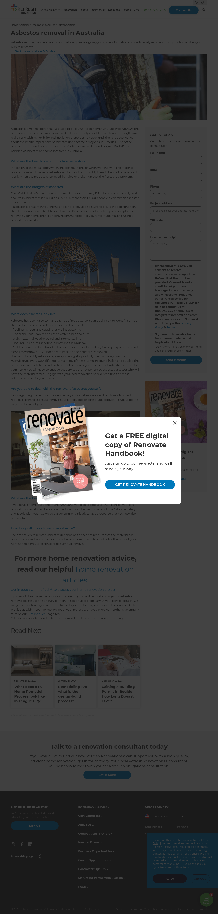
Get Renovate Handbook (140, 485)
